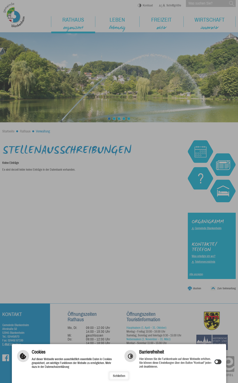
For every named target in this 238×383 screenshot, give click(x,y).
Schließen (119, 376)
